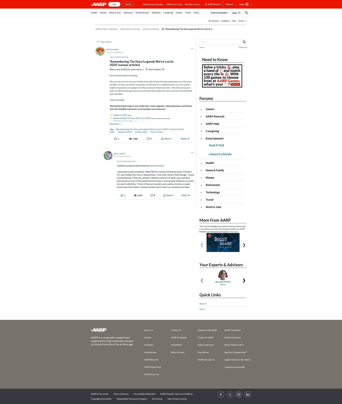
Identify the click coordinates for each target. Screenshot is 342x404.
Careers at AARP (205, 337)
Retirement (213, 185)
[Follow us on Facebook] (221, 394)
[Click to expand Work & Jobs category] (202, 207)
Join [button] (114, 4)
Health (210, 162)
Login (241, 4)
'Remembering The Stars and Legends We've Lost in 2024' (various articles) (150, 129)
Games (210, 109)
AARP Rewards (215, 116)
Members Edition (192, 4)
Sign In (202, 309)
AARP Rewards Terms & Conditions (176, 394)
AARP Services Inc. (206, 359)
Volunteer (148, 344)
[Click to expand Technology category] (202, 192)
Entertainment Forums (130, 29)
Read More (114, 124)
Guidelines (225, 21)
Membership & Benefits (153, 4)
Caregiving (212, 131)
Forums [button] (241, 21)
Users (201, 47)
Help (234, 21)
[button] (246, 13)
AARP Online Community (107, 29)
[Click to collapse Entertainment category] (202, 139)
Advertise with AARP (207, 330)
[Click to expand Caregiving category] (202, 131)
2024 (112, 132)
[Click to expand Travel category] (202, 200)
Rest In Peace (157, 132)
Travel (209, 199)
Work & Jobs (213, 207)
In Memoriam (141, 132)
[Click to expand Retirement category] (202, 185)
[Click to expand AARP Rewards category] (202, 117)
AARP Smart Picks (174, 4)
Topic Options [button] (106, 42)
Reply (183, 138)
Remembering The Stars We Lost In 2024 (132, 118)
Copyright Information (101, 398)
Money (210, 177)
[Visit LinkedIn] (247, 394)
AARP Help (212, 123)
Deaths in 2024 (120, 115)
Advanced (243, 47)
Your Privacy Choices (177, 398)
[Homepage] (99, 4)
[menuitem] (94, 14)
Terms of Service (121, 394)
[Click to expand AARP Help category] (202, 124)
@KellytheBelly (157, 165)
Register (229, 4)
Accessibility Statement (144, 394)
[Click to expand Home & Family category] (202, 170)
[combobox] (222, 42)
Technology (213, 192)
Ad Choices (157, 398)
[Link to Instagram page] (239, 394)
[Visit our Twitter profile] (230, 394)
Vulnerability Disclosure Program (131, 398)
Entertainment (215, 138)
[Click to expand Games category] (202, 109)
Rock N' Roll (216, 145)
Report (167, 138)
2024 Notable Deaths (123, 121)
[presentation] (202, 243)
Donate (147, 337)
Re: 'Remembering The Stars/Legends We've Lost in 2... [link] (187, 29)
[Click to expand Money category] (202, 178)
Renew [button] (128, 4)
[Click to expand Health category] (202, 163)
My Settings (214, 21)
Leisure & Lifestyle (151, 29)
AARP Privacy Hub (99, 394)
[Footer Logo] (112, 330)
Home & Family (215, 170)
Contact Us (176, 330)
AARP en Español (219, 13)
